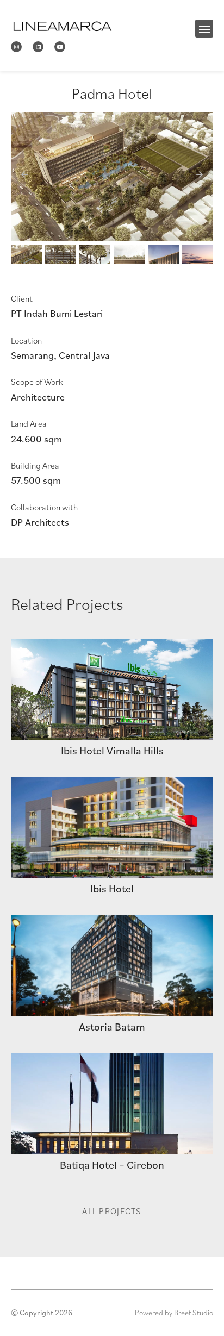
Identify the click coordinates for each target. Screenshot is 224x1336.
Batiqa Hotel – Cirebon (112, 1165)
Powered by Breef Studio (174, 1313)
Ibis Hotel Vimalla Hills (112, 751)
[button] (204, 29)
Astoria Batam (112, 1027)
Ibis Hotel (112, 889)
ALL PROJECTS (111, 1211)
